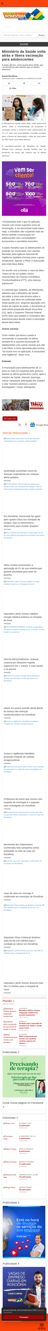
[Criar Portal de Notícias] (41, 1326)
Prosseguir (24, 1317)
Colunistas (10, 1117)
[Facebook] (24, 83)
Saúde (24, 44)
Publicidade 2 (11, 1052)
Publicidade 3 (11, 1202)
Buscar (41, 35)
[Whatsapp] (9, 83)
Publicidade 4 (11, 1263)
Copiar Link (11, 419)
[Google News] (39, 83)
